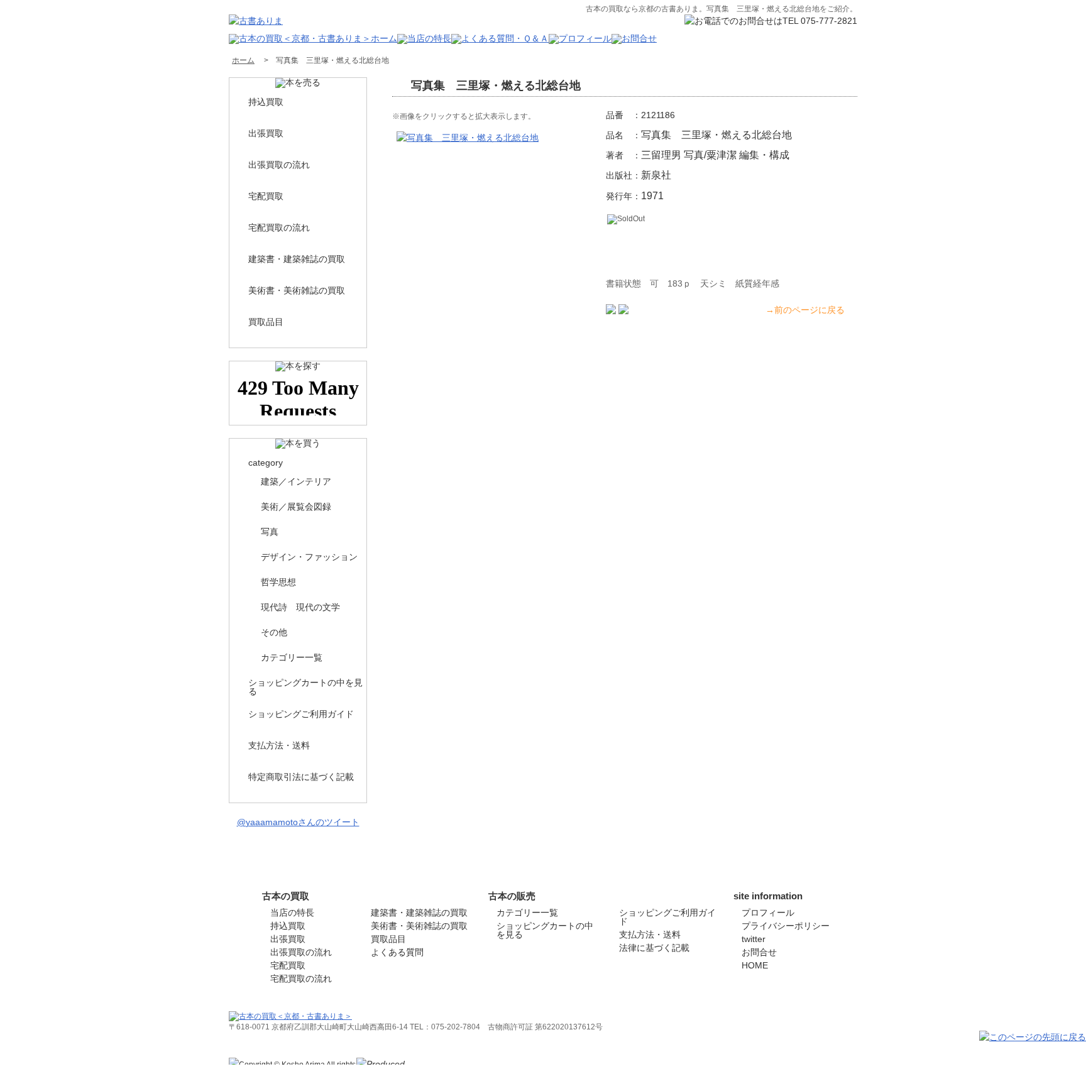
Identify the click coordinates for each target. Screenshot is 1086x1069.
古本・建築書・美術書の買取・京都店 (780, 1061)
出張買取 (265, 133)
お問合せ (759, 952)
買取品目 (265, 322)
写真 (269, 532)
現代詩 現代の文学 (300, 607)
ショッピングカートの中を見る (305, 686)
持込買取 (265, 102)
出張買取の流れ (279, 165)
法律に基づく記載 (654, 948)
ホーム (243, 60)
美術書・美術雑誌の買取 (296, 290)
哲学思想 (278, 582)
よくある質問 (397, 952)
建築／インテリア (296, 481)
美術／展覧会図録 (296, 507)
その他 (274, 632)
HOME (755, 965)
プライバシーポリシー (786, 926)
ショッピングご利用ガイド (301, 714)
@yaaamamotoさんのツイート (298, 822)
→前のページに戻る (805, 310)
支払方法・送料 (279, 745)
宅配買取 (265, 196)
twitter (753, 939)
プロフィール (768, 912)
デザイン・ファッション (309, 557)
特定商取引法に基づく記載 (301, 777)
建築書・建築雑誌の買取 (296, 259)
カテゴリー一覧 (291, 657)
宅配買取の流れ (279, 227)
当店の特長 (292, 912)
